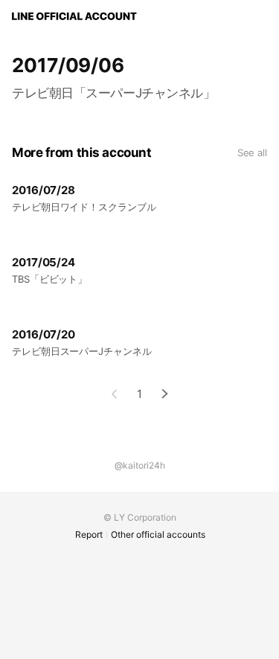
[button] (165, 394)
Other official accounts (158, 534)
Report (89, 534)
